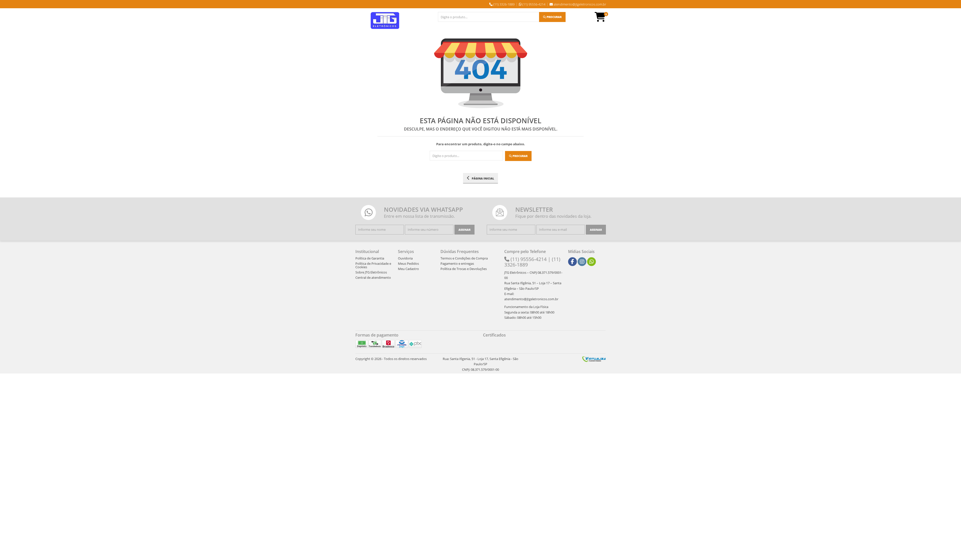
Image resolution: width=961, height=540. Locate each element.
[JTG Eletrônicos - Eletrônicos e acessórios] (385, 20)
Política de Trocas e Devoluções (463, 268)
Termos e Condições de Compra (464, 258)
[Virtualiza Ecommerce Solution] (594, 358)
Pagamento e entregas (457, 263)
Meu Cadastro (408, 268)
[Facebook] (572, 262)
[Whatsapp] (591, 262)
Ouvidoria (405, 258)
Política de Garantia (369, 258)
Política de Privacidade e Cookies (373, 265)
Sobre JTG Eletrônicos (371, 272)
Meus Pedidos (408, 263)
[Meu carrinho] (602, 19)
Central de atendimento (373, 277)
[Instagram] (582, 262)
